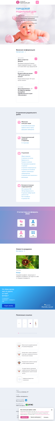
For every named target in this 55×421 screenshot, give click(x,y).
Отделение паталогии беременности (27, 159)
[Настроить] (51, 410)
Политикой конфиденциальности (42, 414)
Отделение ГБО (25, 198)
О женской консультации (28, 125)
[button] (37, 2)
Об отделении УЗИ (26, 189)
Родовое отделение (26, 162)
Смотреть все (20, 52)
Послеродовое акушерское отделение (28, 165)
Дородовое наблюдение (27, 129)
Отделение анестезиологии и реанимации (29, 176)
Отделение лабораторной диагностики (28, 193)
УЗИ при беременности (27, 191)
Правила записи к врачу (27, 127)
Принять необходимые (36, 417)
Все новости (19, 251)
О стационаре (25, 142)
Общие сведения (25, 156)
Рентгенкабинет (25, 196)
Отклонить (46, 417)
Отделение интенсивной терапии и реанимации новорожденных (28, 171)
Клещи (18, 272)
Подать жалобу (8, 305)
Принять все (24, 417)
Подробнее (36, 58)
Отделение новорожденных (28, 167)
